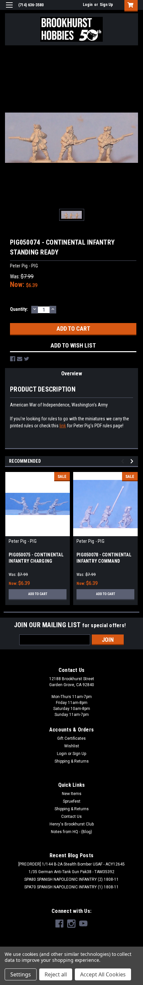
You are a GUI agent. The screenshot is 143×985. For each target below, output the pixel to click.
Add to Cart (37, 594)
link (63, 425)
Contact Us (71, 816)
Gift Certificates (71, 738)
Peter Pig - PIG (23, 541)
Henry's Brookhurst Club (72, 824)
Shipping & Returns (72, 761)
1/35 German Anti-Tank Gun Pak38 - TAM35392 (71, 871)
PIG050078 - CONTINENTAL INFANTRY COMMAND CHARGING (103, 561)
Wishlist (71, 746)
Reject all (56, 974)
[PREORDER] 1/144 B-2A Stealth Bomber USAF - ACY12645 (71, 864)
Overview (71, 373)
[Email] (19, 358)
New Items (71, 793)
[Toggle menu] (9, 9)
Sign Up (106, 4)
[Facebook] (12, 358)
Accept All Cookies (103, 974)
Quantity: (19, 309)
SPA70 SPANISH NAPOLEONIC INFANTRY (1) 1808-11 (71, 887)
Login (87, 4)
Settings (20, 974)
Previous (123, 461)
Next (132, 461)
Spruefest (71, 801)
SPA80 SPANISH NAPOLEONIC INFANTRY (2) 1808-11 (71, 879)
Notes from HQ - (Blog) (71, 831)
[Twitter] (26, 358)
